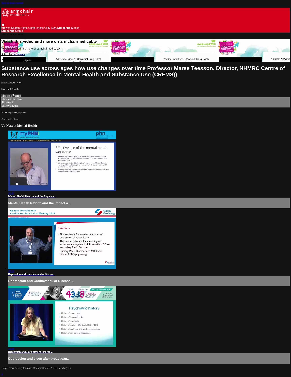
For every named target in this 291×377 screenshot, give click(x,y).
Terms (10, 368)
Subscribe (6, 54)
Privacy (18, 368)
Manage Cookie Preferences (48, 368)
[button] (3, 25)
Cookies (28, 368)
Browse (6, 27)
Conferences (36, 27)
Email (18, 95)
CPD (47, 27)
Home (24, 27)
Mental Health (8, 82)
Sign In (19, 30)
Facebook (6, 95)
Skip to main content (12, 2)
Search (15, 27)
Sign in (75, 27)
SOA (54, 27)
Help (4, 368)
